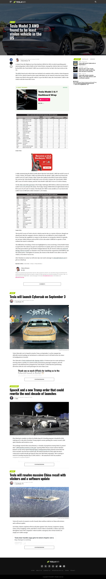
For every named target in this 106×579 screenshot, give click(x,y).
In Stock (65, 87)
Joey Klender (19, 301)
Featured (27, 263)
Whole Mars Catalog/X (87, 54)
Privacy (72, 570)
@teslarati (75, 81)
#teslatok (83, 83)
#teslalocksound (90, 83)
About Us (39, 570)
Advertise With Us (57, 570)
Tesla (32, 263)
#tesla (79, 83)
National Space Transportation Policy (40, 449)
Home (33, 570)
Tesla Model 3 (38, 263)
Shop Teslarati (22, 87)
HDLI (19, 73)
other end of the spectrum (27, 185)
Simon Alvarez (24, 60)
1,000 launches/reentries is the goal (26, 447)
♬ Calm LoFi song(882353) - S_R (80, 84)
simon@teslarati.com (47, 275)
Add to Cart (45, 99)
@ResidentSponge (20, 277)
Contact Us (46, 570)
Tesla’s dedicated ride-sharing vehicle (33, 360)
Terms (67, 570)
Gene (17, 398)
